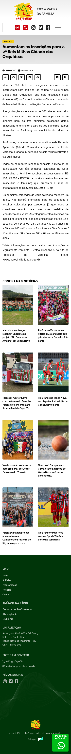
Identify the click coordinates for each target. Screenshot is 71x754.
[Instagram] (33, 27)
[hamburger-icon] (58, 27)
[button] (25, 27)
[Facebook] (48, 27)
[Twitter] (40, 27)
